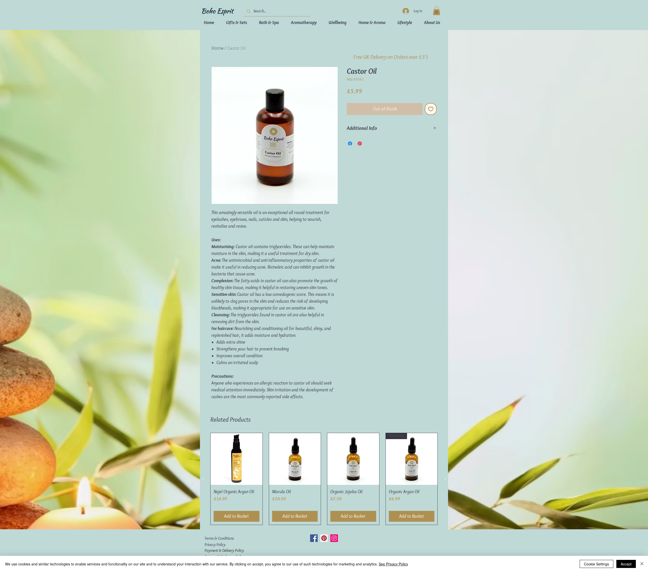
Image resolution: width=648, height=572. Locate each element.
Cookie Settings (596, 563)
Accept (626, 563)
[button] (559, 17)
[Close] (642, 564)
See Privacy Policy (393, 563)
